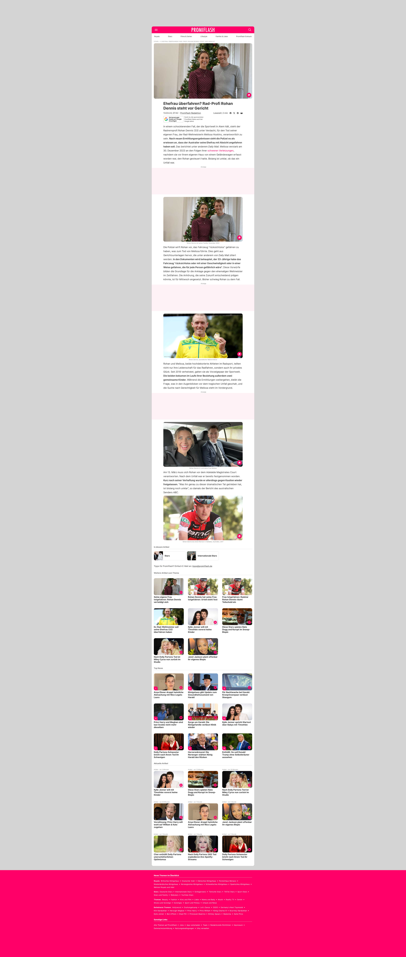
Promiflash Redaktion (190, 113)
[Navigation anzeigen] (156, 30)
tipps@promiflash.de (202, 566)
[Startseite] (203, 29)
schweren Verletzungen (221, 150)
